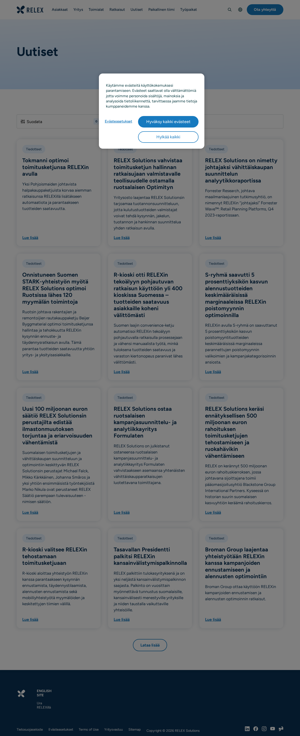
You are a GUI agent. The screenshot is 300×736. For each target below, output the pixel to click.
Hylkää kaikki (168, 136)
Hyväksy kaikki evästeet (168, 121)
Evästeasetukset (118, 121)
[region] (151, 111)
